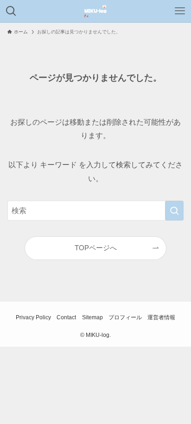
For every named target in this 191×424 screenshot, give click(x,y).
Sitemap (92, 317)
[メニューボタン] (180, 11)
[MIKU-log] (95, 11)
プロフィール (125, 317)
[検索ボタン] (11, 11)
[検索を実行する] (174, 211)
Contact (66, 317)
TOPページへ (96, 248)
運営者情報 (161, 317)
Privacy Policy (33, 317)
